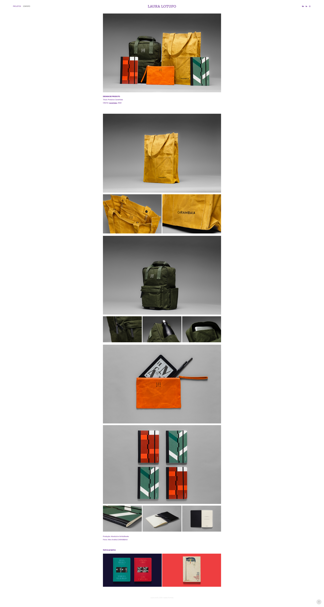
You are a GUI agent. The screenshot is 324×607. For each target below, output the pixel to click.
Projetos (17, 6)
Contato (26, 6)
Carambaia (113, 103)
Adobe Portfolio (168, 598)
